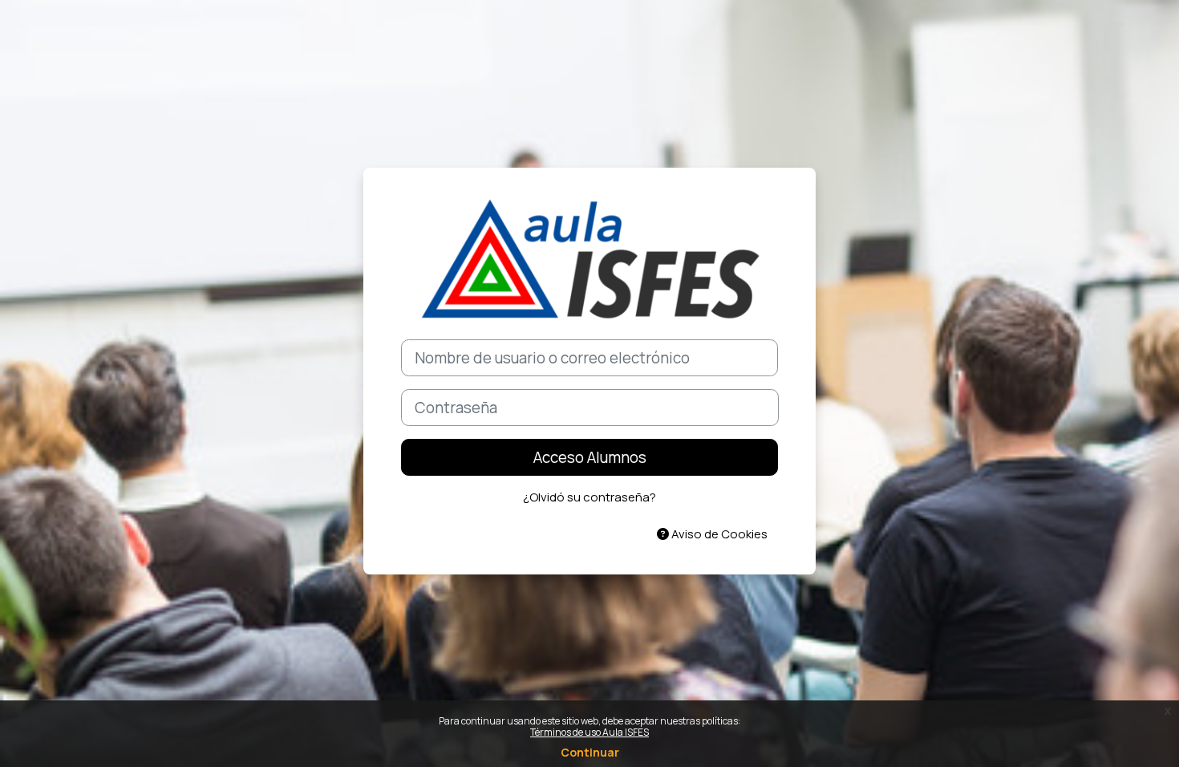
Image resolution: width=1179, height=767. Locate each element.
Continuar (590, 752)
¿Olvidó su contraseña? (589, 497)
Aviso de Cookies (718, 534)
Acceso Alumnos (589, 457)
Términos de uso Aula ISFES (589, 732)
